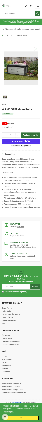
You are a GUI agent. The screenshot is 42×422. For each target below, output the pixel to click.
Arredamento (7, 359)
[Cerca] (37, 13)
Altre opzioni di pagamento (21, 146)
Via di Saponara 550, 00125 (19, 245)
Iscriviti (35, 287)
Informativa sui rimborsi (11, 386)
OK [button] (21, 418)
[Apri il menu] (37, 5)
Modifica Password (9, 320)
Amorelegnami (16, 402)
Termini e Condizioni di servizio (14, 393)
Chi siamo (6, 335)
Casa (3, 36)
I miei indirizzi (7, 317)
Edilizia (4, 362)
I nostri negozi (7, 338)
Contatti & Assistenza (10, 344)
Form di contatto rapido (11, 341)
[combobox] (21, 13)
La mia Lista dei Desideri (11, 314)
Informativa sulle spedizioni (12, 390)
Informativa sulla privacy (11, 383)
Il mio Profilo (7, 308)
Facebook (20, 236)
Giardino (5, 369)
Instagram (20, 227)
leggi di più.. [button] (9, 412)
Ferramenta (6, 365)
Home (4, 356)
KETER (4, 105)
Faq (3, 323)
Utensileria (6, 372)
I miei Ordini (6, 311)
